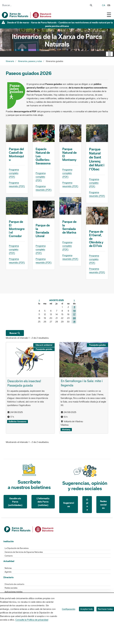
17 (74, 314)
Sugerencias (68, 504)
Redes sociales (103, 504)
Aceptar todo (86, 609)
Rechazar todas (105, 609)
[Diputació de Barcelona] (28, 528)
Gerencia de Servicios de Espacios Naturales (24, 552)
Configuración (68, 609)
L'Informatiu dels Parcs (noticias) (43, 502)
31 (74, 321)
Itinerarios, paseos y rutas (30, 61)
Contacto (9, 556)
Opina (87, 504)
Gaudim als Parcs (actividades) (15, 502)
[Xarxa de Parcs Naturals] (26, 15)
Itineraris (10, 61)
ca (103, 5)
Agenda (8, 572)
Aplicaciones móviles (13, 592)
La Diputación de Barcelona (16, 548)
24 (74, 318)
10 (74, 310)
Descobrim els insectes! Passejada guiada (24, 383)
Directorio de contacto (14, 584)
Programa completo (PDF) (14, 173)
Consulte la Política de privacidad (31, 619)
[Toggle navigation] (109, 15)
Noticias (8, 568)
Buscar (13, 333)
